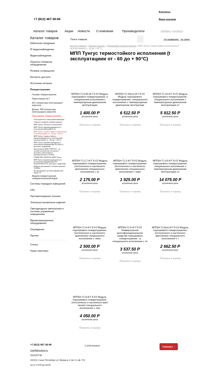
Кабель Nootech (171, 31)
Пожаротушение (40, 89)
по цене (185, 39)
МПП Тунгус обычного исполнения (48, 125)
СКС (32, 189)
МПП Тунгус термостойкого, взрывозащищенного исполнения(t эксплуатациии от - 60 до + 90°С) (48, 138)
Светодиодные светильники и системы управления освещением (47, 211)
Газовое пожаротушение (44, 94)
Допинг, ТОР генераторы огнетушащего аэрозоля (44, 110)
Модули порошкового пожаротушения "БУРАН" (49, 167)
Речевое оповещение (42, 70)
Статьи (34, 244)
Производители (133, 31)
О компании (104, 31)
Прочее (34, 235)
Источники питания (41, 83)
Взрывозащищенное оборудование (41, 221)
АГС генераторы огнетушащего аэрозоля (47, 104)
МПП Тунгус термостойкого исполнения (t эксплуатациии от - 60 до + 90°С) (50, 133)
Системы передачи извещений (47, 183)
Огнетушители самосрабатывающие (49, 119)
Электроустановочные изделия (47, 202)
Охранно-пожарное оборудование (41, 63)
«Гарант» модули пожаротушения (48, 122)
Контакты (164, 11)
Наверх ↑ (168, 346)
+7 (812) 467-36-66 (47, 19)
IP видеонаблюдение (42, 49)
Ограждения (37, 229)
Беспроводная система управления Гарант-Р (48, 172)
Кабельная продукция (42, 43)
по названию (171, 39)
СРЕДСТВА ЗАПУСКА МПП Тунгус (48, 157)
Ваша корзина (167, 19)
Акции (69, 31)
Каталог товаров (45, 31)
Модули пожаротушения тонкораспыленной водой (44, 177)
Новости (84, 31)
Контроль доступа (40, 77)
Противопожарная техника (45, 196)
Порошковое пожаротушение (46, 116)
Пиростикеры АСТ (41, 99)
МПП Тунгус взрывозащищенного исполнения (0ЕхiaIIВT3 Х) (47, 128)
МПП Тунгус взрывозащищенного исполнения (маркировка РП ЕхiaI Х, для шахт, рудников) (49, 144)
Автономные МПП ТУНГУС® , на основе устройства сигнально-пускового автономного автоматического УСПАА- (47, 152)
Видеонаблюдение (40, 55)
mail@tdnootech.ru (39, 350)
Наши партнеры (39, 250)
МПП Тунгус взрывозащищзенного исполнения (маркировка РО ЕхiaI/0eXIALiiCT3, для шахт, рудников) (50, 162)
